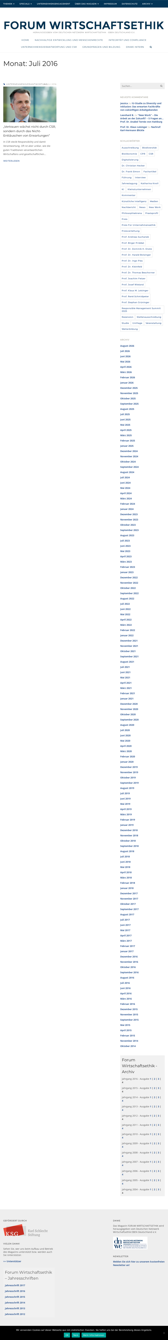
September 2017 (129, 909)
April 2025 (126, 430)
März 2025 (126, 435)
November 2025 (129, 393)
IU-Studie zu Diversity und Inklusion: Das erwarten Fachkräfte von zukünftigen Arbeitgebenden (140, 106)
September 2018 (129, 846)
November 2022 (129, 582)
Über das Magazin (86, 4)
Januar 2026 (127, 382)
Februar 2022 (127, 630)
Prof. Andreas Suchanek (135, 237)
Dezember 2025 (129, 387)
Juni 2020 (125, 735)
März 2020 (126, 751)
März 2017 (126, 940)
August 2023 (127, 535)
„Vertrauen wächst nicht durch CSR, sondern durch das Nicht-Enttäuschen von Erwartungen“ (29, 131)
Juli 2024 (125, 477)
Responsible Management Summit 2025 (141, 309)
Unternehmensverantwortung (27, 84)
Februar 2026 (127, 377)
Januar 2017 (127, 951)
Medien (154, 201)
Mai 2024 (125, 488)
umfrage (137, 323)
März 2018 (126, 877)
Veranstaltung (153, 323)
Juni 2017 (125, 925)
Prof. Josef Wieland (133, 284)
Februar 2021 (127, 693)
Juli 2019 (125, 793)
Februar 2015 (127, 1035)
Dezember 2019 (129, 767)
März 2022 (126, 624)
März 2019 (126, 814)
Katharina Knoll (149, 183)
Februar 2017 (127, 946)
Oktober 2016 (128, 967)
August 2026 (127, 345)
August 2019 (127, 788)
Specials (25, 4)
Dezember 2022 (129, 577)
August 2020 (127, 724)
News (142, 207)
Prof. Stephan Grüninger (135, 302)
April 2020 (126, 745)
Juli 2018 (125, 856)
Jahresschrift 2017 (15, 1285)
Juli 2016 (125, 982)
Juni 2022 (125, 609)
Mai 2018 (125, 867)
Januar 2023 (127, 572)
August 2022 (127, 598)
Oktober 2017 (128, 903)
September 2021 (129, 656)
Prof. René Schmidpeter (135, 296)
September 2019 (129, 782)
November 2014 (129, 1040)
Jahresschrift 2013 (15, 1308)
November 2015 (129, 1014)
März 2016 (126, 998)
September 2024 (129, 466)
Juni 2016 (125, 988)
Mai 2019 (125, 803)
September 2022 (129, 593)
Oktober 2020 (128, 714)
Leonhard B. (127, 115)
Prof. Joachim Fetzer (134, 278)
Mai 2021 (125, 677)
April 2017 (126, 935)
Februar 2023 (127, 566)
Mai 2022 (125, 614)
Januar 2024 (127, 509)
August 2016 (127, 977)
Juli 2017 (125, 919)
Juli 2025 (125, 414)
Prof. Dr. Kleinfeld (132, 266)
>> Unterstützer (12, 1261)
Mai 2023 (125, 551)
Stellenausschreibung (149, 317)
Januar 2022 (127, 635)
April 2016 (126, 993)
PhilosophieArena (132, 213)
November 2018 (129, 835)
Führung (127, 177)
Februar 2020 (127, 756)
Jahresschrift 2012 (15, 1314)
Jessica (124, 103)
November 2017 (129, 898)
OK (67, 1335)
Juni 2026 (125, 356)
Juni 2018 (125, 861)
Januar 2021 (127, 698)
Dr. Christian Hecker (133, 165)
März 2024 (126, 498)
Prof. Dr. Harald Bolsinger (136, 255)
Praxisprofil (151, 213)
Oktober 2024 (128, 461)
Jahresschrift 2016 (15, 1291)
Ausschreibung (130, 147)
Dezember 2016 (129, 956)
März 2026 (126, 372)
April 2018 (126, 872)
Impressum (110, 4)
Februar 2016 (127, 1003)
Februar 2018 (127, 882)
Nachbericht (129, 207)
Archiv (146, 4)
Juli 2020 (125, 730)
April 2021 (126, 682)
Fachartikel (150, 171)
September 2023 (129, 530)
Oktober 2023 (128, 524)
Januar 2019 (127, 824)
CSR (151, 154)
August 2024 (127, 472)
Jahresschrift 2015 (15, 1296)
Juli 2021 (125, 667)
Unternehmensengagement (53, 4)
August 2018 (127, 851)
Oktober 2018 (128, 840)
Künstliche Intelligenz (134, 201)
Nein (75, 1335)
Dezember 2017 (129, 893)
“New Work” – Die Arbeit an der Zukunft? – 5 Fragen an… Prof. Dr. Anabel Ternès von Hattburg (142, 118)
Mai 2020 (125, 740)
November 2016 (129, 961)
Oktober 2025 (128, 398)
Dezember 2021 (129, 640)
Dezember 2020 (129, 703)
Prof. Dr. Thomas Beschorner (138, 272)
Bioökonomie (129, 154)
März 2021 (126, 688)
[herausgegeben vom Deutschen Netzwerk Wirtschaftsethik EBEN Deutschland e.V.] (84, 28)
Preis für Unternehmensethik (139, 225)
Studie (125, 323)
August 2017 (127, 914)
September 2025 (129, 403)
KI (123, 189)
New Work (155, 207)
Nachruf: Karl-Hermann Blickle (140, 128)
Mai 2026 (125, 361)
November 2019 (129, 772)
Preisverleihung (131, 231)
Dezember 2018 (129, 830)
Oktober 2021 (128, 651)
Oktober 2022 (128, 588)
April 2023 (126, 556)
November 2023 (129, 519)
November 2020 (129, 709)
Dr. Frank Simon (131, 171)
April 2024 (126, 493)
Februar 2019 (127, 819)
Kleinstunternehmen (139, 189)
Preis (124, 219)
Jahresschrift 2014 (15, 1302)
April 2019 (126, 809)
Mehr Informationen (93, 1335)
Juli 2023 (125, 540)
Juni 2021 (125, 672)
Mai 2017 (125, 930)
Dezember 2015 (129, 1009)
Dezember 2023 (129, 514)
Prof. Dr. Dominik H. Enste (137, 249)
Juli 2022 (125, 603)
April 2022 (126, 619)
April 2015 (126, 1030)
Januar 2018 (127, 888)
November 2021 (129, 645)
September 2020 (129, 719)
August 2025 (127, 409)
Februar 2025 (127, 440)
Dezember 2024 (129, 451)
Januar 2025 (127, 445)
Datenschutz (129, 4)
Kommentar (129, 195)
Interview (140, 177)
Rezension (127, 317)
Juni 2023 (125, 545)
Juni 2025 (125, 419)
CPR (142, 154)
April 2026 (126, 366)
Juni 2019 (125, 798)
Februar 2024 (127, 503)
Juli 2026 (125, 351)
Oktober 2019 (128, 777)
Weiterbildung (130, 329)
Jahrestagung (129, 183)
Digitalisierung (130, 159)
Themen (7, 4)
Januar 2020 (127, 761)
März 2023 (126, 561)
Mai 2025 (125, 424)
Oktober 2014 (128, 1046)
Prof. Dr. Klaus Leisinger (133, 127)
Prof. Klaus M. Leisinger (135, 290)
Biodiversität (149, 147)
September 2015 (129, 1019)
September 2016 (129, 972)
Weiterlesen (11, 161)
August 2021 (127, 661)
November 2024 (129, 456)
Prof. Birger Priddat (133, 243)
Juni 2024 (125, 482)
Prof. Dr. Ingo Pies (132, 260)
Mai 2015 (125, 1025)
